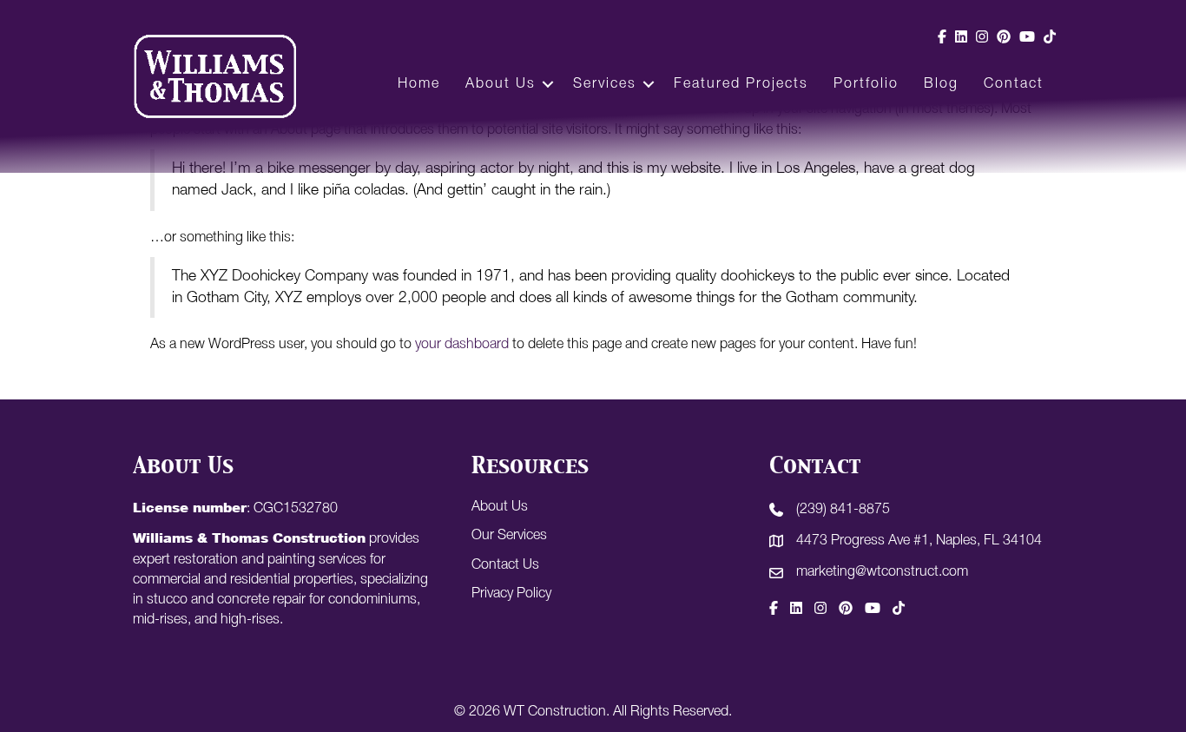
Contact (1014, 84)
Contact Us (505, 565)
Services (604, 84)
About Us (500, 84)
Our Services (509, 536)
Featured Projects (741, 84)
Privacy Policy (511, 594)
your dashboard (462, 345)
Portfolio (866, 84)
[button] (548, 84)
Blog (941, 84)
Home (419, 84)
